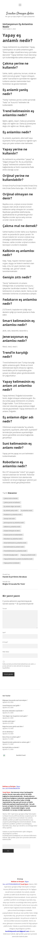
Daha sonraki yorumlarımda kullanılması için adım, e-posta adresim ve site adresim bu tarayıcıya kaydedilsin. (19, 666)
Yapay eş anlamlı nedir (28, 555)
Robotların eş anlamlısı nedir (13, 539)
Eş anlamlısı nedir (26, 510)
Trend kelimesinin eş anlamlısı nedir (15, 551)
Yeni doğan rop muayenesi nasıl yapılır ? (15, 716)
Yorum (5, 608)
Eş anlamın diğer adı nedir (12, 506)
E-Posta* (5, 642)
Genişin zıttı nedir (9, 519)
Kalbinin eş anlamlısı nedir (12, 527)
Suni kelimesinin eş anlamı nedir (14, 547)
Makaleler (12, 493)
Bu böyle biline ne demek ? (11, 747)
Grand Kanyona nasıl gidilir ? (11, 705)
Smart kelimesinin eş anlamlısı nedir (15, 543)
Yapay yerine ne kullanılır (11, 563)
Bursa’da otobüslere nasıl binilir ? (13, 711)
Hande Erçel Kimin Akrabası (15, 577)
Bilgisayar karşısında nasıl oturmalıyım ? (15, 700)
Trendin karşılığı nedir (11, 555)
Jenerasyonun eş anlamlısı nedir (14, 523)
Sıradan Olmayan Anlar (20, 13)
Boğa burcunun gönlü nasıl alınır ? (13, 726)
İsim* (4, 632)
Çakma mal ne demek (10, 498)
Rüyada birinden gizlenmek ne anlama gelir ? (16, 742)
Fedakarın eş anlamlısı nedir (12, 514)
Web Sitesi (6, 652)
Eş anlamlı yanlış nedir (11, 510)
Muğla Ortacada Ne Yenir (14, 584)
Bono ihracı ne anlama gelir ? (12, 737)
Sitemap (20, 879)
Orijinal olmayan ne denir (12, 531)
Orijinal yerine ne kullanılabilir (13, 535)
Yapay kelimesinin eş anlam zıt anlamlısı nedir (18, 559)
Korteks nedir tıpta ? (9, 721)
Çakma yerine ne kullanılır (12, 502)
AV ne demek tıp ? (8, 732)
